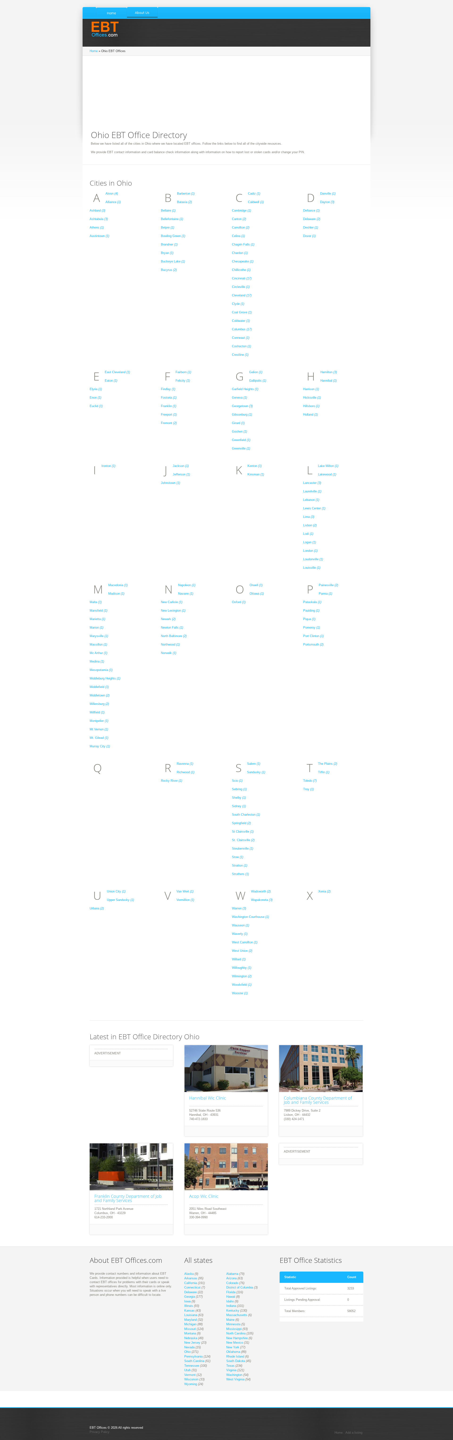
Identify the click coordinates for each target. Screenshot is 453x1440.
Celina (238, 236)
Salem (253, 763)
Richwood (185, 772)
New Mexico (234, 1342)
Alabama (232, 1274)
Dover (309, 236)
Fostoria (168, 397)
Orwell (256, 585)
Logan (309, 542)
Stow (237, 857)
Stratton (239, 865)
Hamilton (328, 372)
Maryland (190, 1319)
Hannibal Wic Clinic (207, 1098)
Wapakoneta (262, 900)
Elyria (96, 389)
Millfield (97, 712)
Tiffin (323, 772)
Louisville (311, 567)
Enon (95, 397)
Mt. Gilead (99, 738)
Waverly (239, 934)
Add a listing (353, 1432)
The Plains (327, 763)
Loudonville (313, 559)
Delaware (311, 219)
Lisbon (310, 525)
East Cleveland (117, 372)
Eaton (111, 380)
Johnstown (170, 483)
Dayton (327, 202)
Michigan (190, 1324)
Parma (325, 593)
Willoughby (241, 968)
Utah (187, 1370)
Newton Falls (172, 627)
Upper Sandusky (120, 900)
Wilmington (242, 976)
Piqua (309, 619)
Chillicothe (241, 270)
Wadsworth (261, 891)
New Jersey (192, 1342)
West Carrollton (244, 942)
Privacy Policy (99, 1432)
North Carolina (236, 1333)
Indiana (231, 1306)
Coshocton (241, 346)
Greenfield (241, 440)
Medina (97, 661)
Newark (168, 619)
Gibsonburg (242, 414)
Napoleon (186, 585)
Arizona (231, 1278)
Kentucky (232, 1310)
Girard (238, 423)
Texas (230, 1365)
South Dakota (235, 1361)
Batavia (184, 202)
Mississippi (234, 1329)
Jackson (181, 466)
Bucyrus (169, 270)
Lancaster (312, 483)
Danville (328, 193)
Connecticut (192, 1287)
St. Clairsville (243, 840)
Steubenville (242, 848)
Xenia (324, 891)
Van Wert (184, 891)
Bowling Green (173, 236)
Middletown (99, 695)
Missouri (190, 1329)
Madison (116, 593)
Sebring (239, 789)
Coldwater (241, 321)
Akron (111, 193)
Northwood (170, 644)
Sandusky (256, 772)
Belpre (167, 227)
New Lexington (173, 610)
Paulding (311, 610)
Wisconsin (191, 1379)
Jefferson (181, 474)
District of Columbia (239, 1287)
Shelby (239, 797)
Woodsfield (242, 984)
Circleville (241, 287)
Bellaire (168, 210)
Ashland (97, 210)
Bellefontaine (172, 219)
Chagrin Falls (243, 244)
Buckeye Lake (173, 261)
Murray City (100, 746)
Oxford (239, 602)
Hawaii (230, 1296)
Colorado (232, 1283)
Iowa (187, 1301)
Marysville (99, 636)
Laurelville (312, 491)
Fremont (169, 423)
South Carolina (194, 1361)
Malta (96, 602)
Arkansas (190, 1278)
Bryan (167, 253)
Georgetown (242, 406)
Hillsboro (311, 406)
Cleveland (242, 295)
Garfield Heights (245, 389)
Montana (190, 1333)
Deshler (310, 227)
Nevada (189, 1347)
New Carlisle (171, 602)
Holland (310, 414)
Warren (239, 908)
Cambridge (241, 210)
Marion (96, 627)
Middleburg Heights (105, 678)
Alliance (113, 202)
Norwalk (168, 653)
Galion (255, 372)
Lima (308, 517)
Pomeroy (311, 627)
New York (232, 1347)
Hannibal (328, 380)
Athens (97, 227)
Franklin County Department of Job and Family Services (128, 1198)
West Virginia (235, 1379)
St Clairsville (243, 831)
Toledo (310, 780)
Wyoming (190, 1384)
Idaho (230, 1301)
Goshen (239, 431)
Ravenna (185, 763)
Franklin (168, 406)
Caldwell (256, 202)
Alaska (189, 1274)
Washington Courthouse (250, 917)
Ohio (187, 1352)
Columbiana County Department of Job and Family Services (318, 1100)
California (190, 1283)
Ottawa (257, 593)
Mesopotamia (101, 670)
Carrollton (240, 227)
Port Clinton (313, 636)
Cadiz (254, 193)
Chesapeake (242, 261)
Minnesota (233, 1324)
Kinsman (255, 474)
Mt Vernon (99, 729)
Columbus (242, 329)
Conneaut (240, 338)
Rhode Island (235, 1356)
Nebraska (190, 1338)
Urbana (97, 908)
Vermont (190, 1375)
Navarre (185, 593)
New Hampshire (237, 1338)
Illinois (188, 1306)
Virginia (231, 1370)
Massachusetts (236, 1315)
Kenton (254, 466)
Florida (230, 1292)
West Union (242, 951)
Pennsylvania (193, 1356)
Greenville (241, 448)
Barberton (186, 193)
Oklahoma (233, 1352)
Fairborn (183, 372)
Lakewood (327, 474)
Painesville (328, 585)
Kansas (189, 1310)
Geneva (239, 397)
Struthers (240, 874)
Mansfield (98, 610)
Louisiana (190, 1315)
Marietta (97, 619)
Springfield (241, 823)
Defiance (311, 210)
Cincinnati (242, 278)
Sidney (239, 806)
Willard (239, 959)
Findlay (168, 389)
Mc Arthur (98, 653)
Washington (234, 1375)
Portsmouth (313, 644)
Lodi (308, 534)
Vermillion (185, 900)
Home (94, 51)
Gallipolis (257, 380)
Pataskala (312, 602)
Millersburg (99, 704)
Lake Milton (328, 466)
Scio (237, 780)
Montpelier (99, 721)
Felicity (183, 380)
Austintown (99, 236)
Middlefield (99, 687)
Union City (116, 891)
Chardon (240, 253)
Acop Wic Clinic (203, 1196)
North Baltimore (174, 636)
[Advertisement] (226, 95)
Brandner (169, 244)
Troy (308, 789)
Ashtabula (99, 219)
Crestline (240, 354)
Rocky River (171, 780)
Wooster (240, 993)
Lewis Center (314, 508)
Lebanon (311, 500)
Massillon (98, 644)
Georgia (189, 1296)
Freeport (169, 414)
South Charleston (246, 814)
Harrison (311, 389)
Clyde (238, 304)
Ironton (108, 466)
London (310, 550)
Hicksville (312, 397)
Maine (230, 1319)
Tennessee (191, 1365)
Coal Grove (242, 312)
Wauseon (240, 925)
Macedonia (118, 585)
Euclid (96, 406)
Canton (239, 219)
